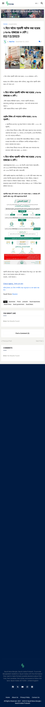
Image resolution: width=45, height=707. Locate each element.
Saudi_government (18, 304)
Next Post (39, 341)
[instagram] (27, 687)
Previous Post (7, 341)
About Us (15, 697)
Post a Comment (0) (22, 333)
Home (5, 24)
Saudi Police (7, 304)
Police (19, 301)
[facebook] (13, 687)
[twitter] (18, 687)
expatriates (13, 24)
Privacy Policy (25, 697)
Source (14, 294)
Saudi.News (29, 304)
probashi (25, 301)
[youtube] (22, 687)
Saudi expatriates (35, 301)
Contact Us (35, 697)
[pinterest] (32, 687)
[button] (3, 3)
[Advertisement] (22, 390)
